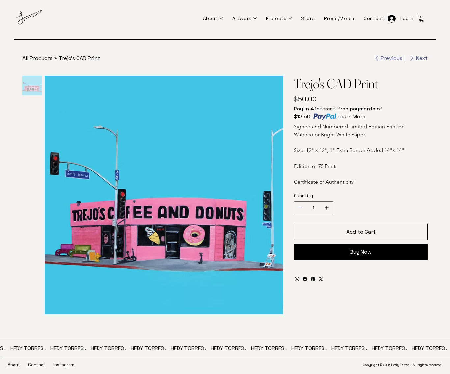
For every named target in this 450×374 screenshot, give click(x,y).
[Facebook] (305, 279)
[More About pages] (221, 18)
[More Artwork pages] (255, 18)
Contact (36, 365)
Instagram (63, 365)
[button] (421, 19)
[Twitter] (321, 279)
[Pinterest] (313, 279)
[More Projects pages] (290, 18)
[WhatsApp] (297, 279)
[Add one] (326, 207)
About (14, 365)
